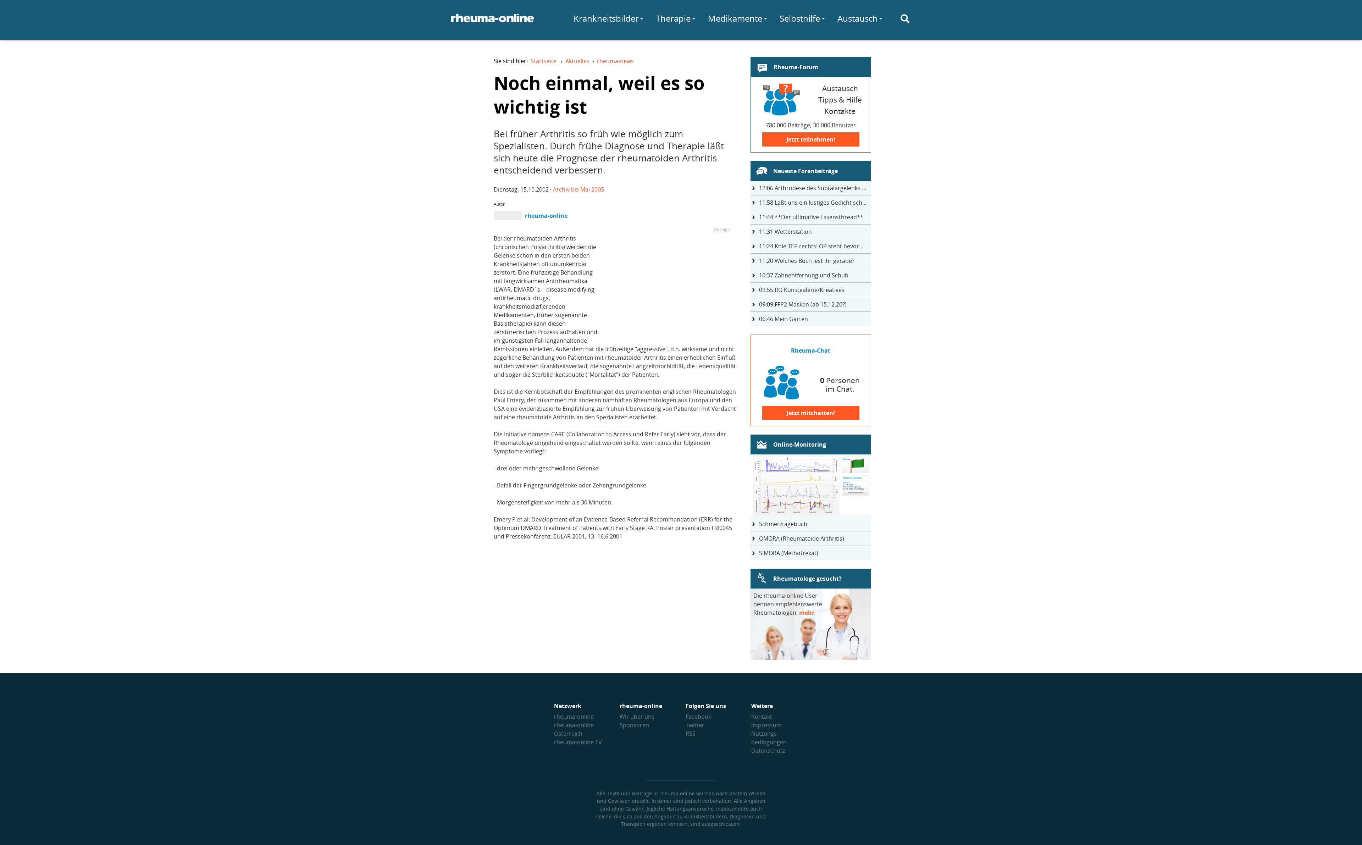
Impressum (766, 725)
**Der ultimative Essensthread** (811, 217)
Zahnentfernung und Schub (803, 275)
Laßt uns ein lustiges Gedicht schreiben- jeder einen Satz (815, 202)
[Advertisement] (670, 283)
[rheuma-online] (492, 22)
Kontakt (761, 716)
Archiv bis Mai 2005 (578, 189)
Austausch (857, 18)
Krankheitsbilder (606, 18)
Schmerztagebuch (783, 524)
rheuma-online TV (578, 742)
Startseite (544, 61)
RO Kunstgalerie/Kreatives (802, 290)
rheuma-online (574, 716)
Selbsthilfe (800, 18)
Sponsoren (634, 725)
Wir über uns (637, 716)
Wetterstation (785, 232)
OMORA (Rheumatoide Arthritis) (801, 538)
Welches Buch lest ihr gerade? (806, 261)
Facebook (698, 716)
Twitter (695, 725)
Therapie (673, 18)
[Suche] (905, 18)
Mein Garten (783, 319)
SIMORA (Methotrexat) (788, 553)
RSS (691, 734)
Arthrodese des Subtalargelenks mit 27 (815, 188)
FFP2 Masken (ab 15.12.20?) (803, 304)
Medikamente (735, 18)
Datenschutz (768, 751)
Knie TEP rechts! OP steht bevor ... (812, 246)
